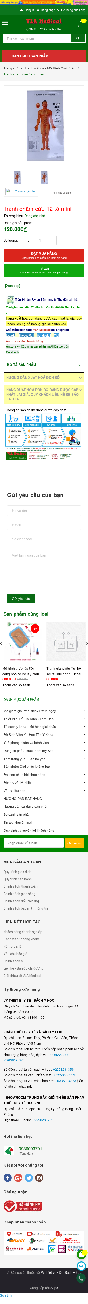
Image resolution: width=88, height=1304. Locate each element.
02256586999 (59, 1054)
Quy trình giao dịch (17, 872)
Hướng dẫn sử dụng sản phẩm (26, 806)
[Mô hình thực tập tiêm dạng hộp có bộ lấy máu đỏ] (22, 642)
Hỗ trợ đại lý (12, 946)
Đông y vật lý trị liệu (18, 782)
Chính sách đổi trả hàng (21, 901)
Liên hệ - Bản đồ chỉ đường (23, 968)
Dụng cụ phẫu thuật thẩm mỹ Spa (29, 751)
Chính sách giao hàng (19, 894)
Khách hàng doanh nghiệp (23, 932)
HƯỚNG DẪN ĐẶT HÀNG (23, 799)
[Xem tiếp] (12, 285)
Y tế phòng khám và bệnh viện (26, 743)
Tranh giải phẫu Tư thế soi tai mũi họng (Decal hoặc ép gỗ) (63, 674)
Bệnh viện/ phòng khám (21, 939)
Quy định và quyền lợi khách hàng (29, 830)
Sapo (54, 1287)
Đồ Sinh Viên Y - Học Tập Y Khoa (28, 735)
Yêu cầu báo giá (15, 954)
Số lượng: (11, 240)
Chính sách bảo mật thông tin (26, 908)
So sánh (6, 1295)
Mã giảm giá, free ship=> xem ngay (30, 711)
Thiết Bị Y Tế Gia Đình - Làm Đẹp (29, 719)
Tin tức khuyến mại (18, 822)
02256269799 (43, 1119)
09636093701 (14, 1060)
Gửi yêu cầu (21, 599)
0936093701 (30, 1148)
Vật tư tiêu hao (14, 791)
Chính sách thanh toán (21, 886)
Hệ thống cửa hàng (73, 10)
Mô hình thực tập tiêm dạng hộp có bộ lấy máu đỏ (20, 674)
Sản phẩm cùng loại (26, 613)
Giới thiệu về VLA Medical (22, 976)
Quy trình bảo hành (18, 879)
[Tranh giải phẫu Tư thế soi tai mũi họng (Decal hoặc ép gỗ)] (66, 642)
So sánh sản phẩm (17, 814)
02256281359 (63, 1069)
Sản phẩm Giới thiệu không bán (27, 766)
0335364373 (67, 1080)
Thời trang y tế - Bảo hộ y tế (24, 759)
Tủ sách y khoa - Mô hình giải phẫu (30, 727)
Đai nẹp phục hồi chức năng (24, 774)
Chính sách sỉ (13, 961)
